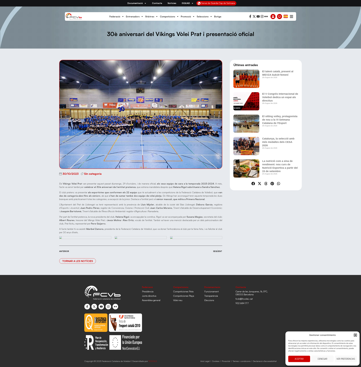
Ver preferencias (345, 359)
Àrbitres (149, 16)
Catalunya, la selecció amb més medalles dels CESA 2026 (278, 142)
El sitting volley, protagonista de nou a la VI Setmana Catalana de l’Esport (279, 119)
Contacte (157, 3)
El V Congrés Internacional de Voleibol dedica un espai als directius (280, 97)
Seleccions (203, 16)
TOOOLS (152, 361)
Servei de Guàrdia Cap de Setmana (218, 3)
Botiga (217, 16)
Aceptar (299, 359)
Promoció (186, 16)
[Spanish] (285, 16)
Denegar (322, 359)
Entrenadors (133, 16)
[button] (355, 335)
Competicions (167, 16)
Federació (114, 16)
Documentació (135, 3)
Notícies (172, 3)
